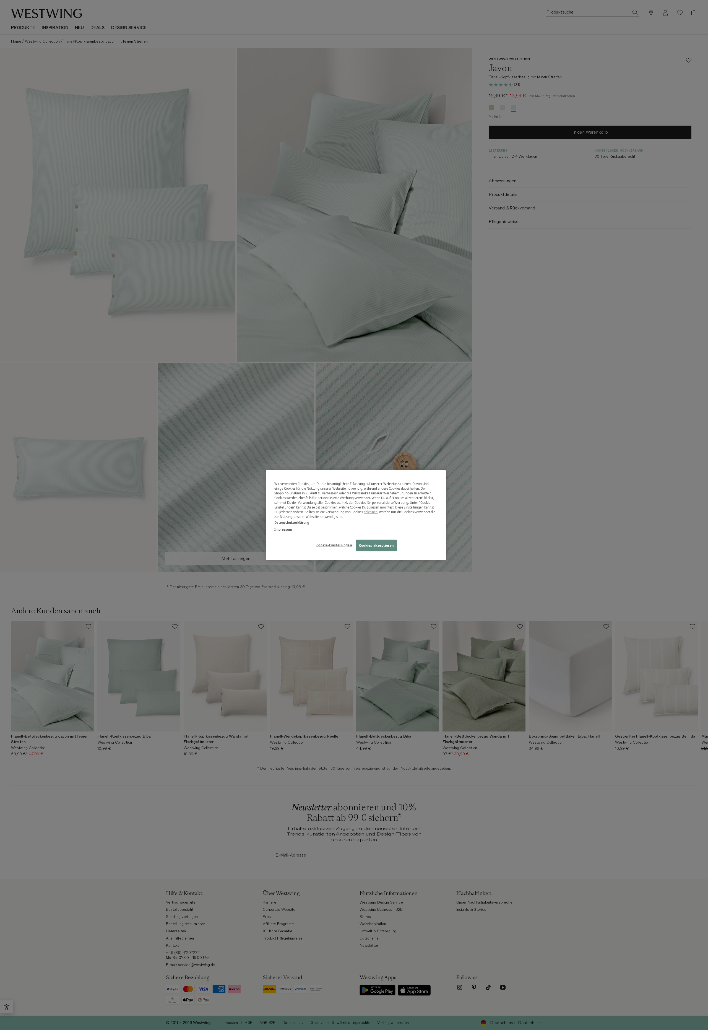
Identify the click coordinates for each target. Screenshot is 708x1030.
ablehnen (371, 512)
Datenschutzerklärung (291, 522)
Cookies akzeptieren (376, 545)
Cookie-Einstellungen (334, 545)
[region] (356, 515)
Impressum (283, 529)
